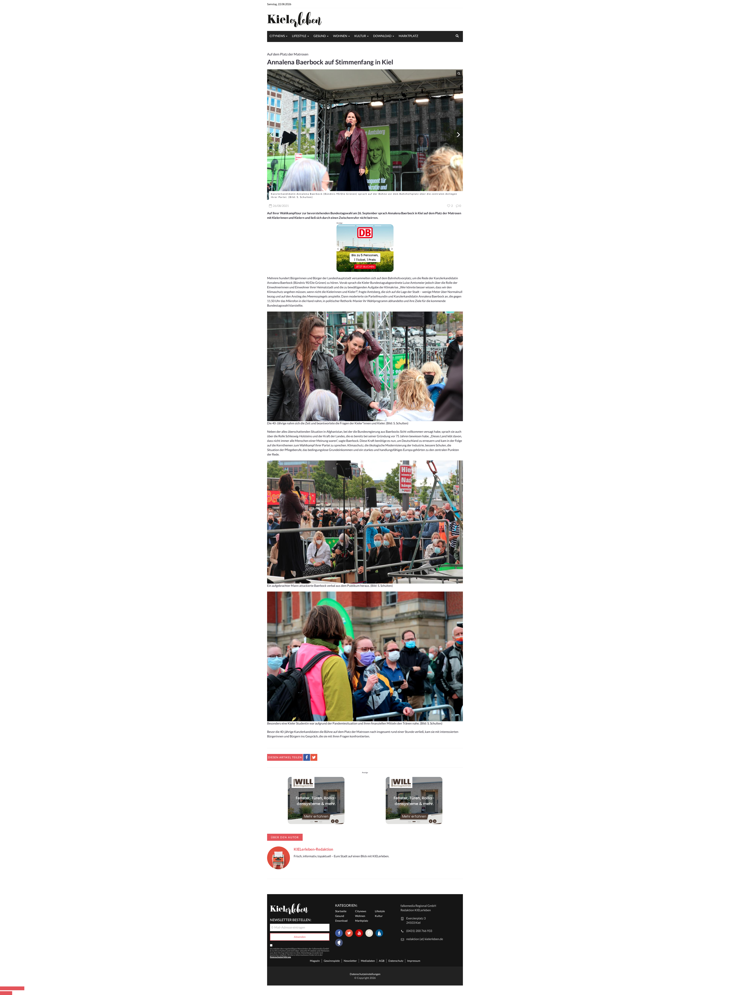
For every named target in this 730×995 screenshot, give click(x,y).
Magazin (315, 960)
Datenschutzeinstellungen (365, 974)
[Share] (9, 988)
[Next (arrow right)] (9, 993)
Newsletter (350, 960)
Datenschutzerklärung (280, 957)
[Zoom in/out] (21, 988)
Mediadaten (368, 960)
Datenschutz (395, 960)
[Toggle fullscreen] (15, 988)
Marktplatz (408, 36)
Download (382, 36)
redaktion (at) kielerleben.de (424, 939)
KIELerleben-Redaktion (313, 849)
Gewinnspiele (332, 960)
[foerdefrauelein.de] (339, 943)
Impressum (413, 960)
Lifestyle (299, 36)
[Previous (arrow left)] (3, 993)
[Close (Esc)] (3, 988)
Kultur (360, 36)
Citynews (277, 36)
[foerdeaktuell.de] (379, 933)
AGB (381, 960)
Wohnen (340, 36)
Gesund (319, 36)
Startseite (340, 911)
